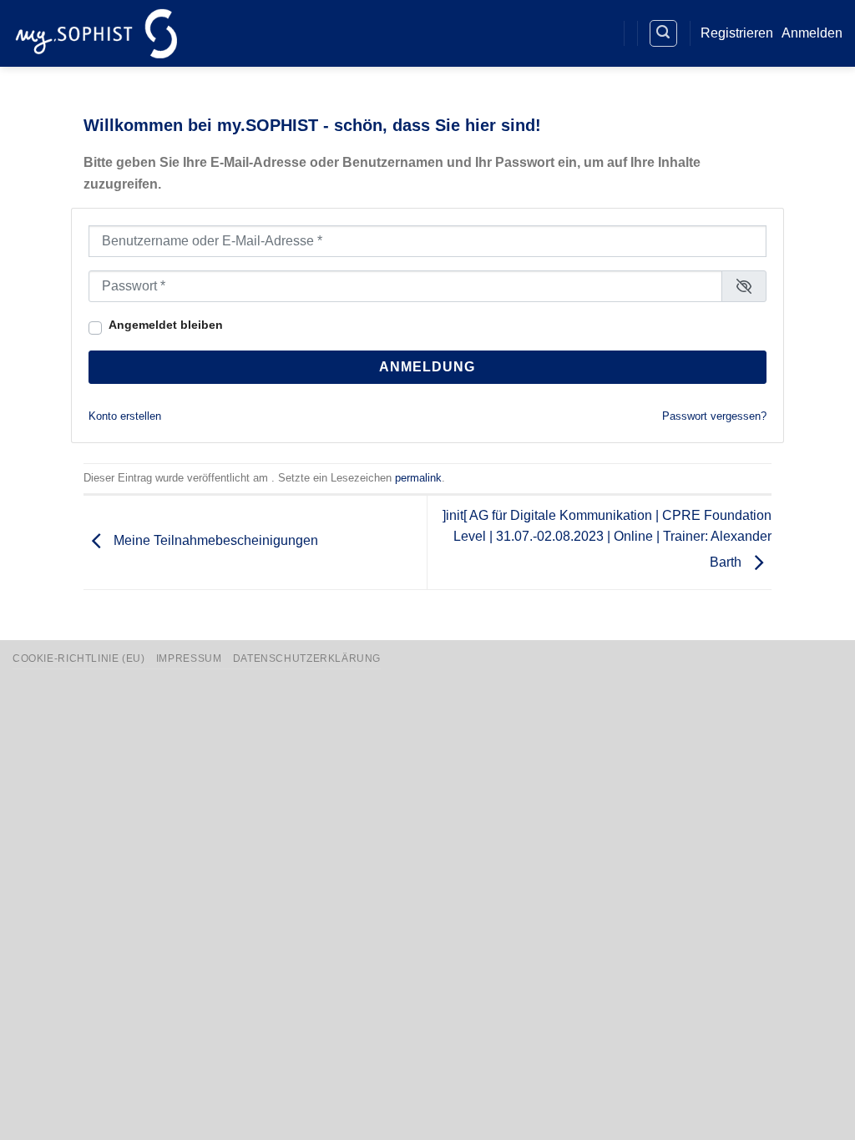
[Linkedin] (568, 34)
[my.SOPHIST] (96, 33)
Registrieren (737, 33)
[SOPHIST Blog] (598, 34)
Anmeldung (427, 367)
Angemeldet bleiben (166, 324)
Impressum (189, 658)
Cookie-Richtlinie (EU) (78, 658)
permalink (418, 478)
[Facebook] (537, 34)
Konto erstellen (125, 416)
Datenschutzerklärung (307, 658)
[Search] (664, 33)
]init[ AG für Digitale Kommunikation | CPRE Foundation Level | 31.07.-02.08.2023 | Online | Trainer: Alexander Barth (607, 539)
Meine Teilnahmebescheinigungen (214, 541)
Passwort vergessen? (714, 416)
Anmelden (812, 33)
